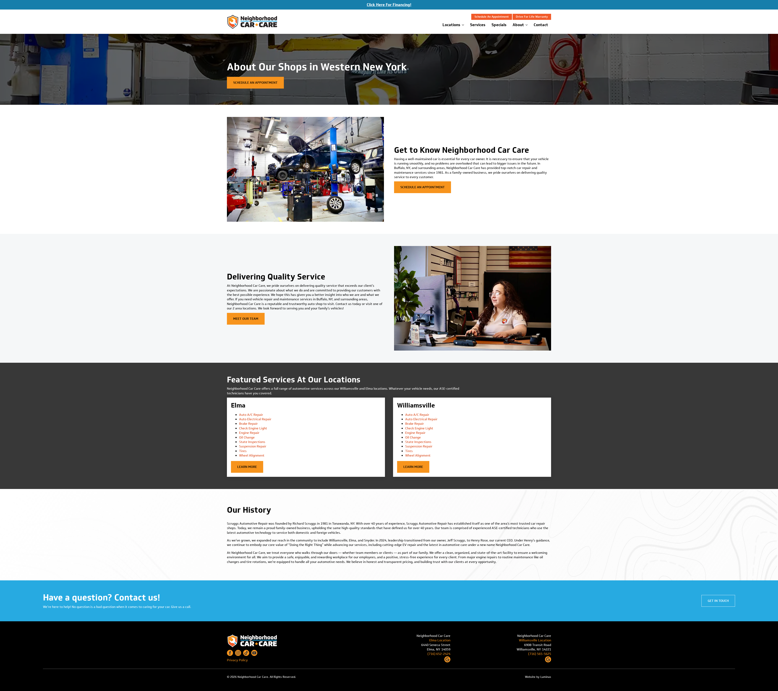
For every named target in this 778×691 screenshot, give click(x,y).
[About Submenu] (527, 25)
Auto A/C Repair (251, 414)
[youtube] (254, 653)
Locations (451, 25)
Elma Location (439, 640)
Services (477, 25)
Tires (243, 451)
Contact (541, 25)
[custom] (246, 653)
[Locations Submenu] (463, 25)
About (518, 25)
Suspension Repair (252, 446)
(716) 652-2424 (438, 654)
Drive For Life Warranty (532, 17)
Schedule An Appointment (491, 17)
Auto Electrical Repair (255, 419)
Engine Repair (249, 432)
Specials (499, 25)
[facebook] (230, 653)
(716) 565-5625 (539, 654)
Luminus (545, 677)
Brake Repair (248, 423)
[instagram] (238, 653)
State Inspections (252, 442)
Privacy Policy (237, 660)
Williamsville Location (535, 640)
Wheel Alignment (251, 455)
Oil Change (247, 437)
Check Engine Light (253, 428)
